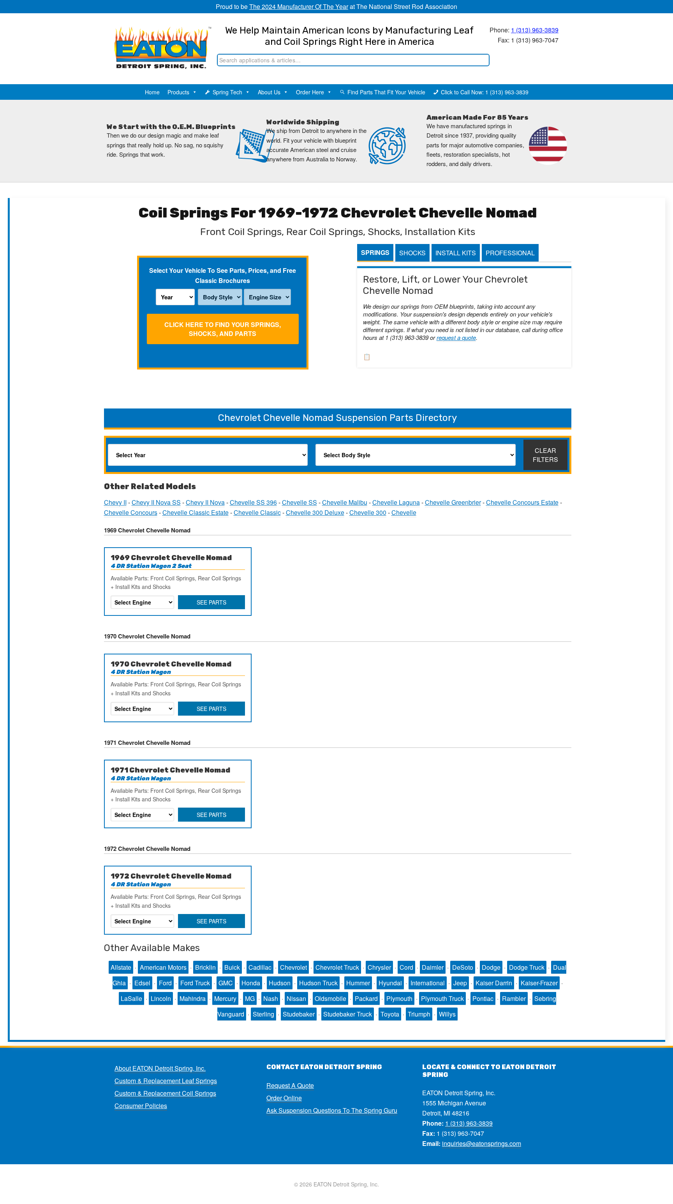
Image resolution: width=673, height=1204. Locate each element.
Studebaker (299, 1014)
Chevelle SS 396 (253, 502)
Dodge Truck (526, 967)
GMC (225, 982)
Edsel (142, 982)
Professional (510, 252)
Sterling (263, 1014)
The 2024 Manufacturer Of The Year (298, 6)
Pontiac (482, 998)
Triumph (419, 1014)
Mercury (225, 998)
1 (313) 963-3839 (534, 29)
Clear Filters (545, 455)
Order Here (310, 92)
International (427, 982)
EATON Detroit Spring (155, 39)
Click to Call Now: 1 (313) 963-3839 (485, 92)
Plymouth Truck (442, 998)
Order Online (284, 1097)
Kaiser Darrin (494, 982)
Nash (270, 998)
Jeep (460, 982)
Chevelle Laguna (396, 502)
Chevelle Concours (130, 512)
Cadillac (259, 967)
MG (250, 998)
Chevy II (115, 502)
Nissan (296, 998)
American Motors (163, 967)
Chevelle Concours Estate (522, 502)
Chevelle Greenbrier (453, 502)
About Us (269, 92)
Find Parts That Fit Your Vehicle (386, 92)
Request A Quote (290, 1085)
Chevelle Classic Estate (195, 512)
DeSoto (462, 967)
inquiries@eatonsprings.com (481, 1143)
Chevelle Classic (257, 512)
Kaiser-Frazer (539, 982)
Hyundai (390, 982)
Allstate (121, 967)
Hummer (358, 982)
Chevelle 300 (367, 512)
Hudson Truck (318, 982)
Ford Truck (195, 982)
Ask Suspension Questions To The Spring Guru (331, 1110)
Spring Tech (227, 92)
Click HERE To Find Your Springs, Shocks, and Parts (222, 329)
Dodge (491, 967)
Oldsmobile (330, 998)
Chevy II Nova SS (156, 502)
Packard (366, 998)
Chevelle (403, 512)
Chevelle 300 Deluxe (315, 512)
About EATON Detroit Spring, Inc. (160, 1068)
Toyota (390, 1014)
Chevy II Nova (205, 502)
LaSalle (131, 998)
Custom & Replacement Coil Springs (165, 1093)
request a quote (456, 337)
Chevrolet (293, 967)
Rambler (514, 998)
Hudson (280, 982)
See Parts (211, 602)
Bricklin (205, 967)
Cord (406, 967)
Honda (250, 982)
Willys (447, 1014)
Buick (232, 967)
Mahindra (193, 998)
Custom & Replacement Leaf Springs (166, 1080)
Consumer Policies (141, 1105)
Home (152, 92)
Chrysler (379, 967)
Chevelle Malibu (344, 502)
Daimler (433, 967)
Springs (375, 252)
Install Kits (455, 252)
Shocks (412, 252)
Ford (165, 982)
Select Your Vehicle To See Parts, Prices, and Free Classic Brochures (222, 275)
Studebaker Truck (347, 1014)
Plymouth (399, 998)
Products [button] (178, 92)
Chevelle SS (299, 502)
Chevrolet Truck (337, 967)
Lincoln (161, 998)
